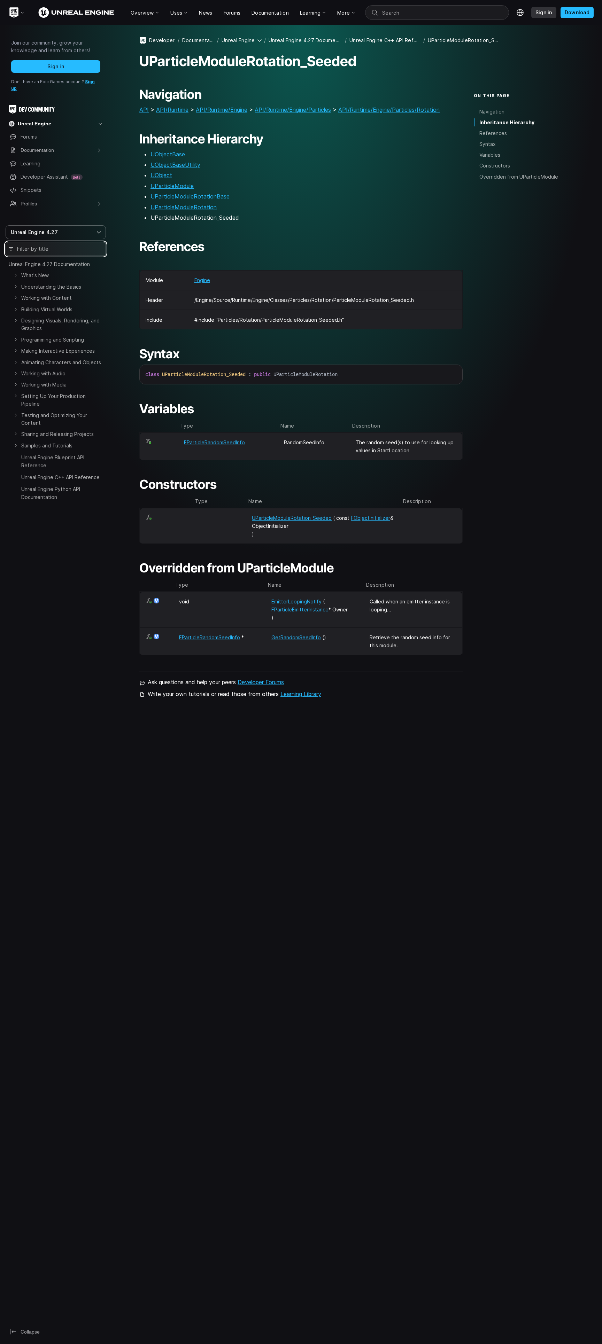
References (493, 133)
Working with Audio (43, 373)
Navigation (491, 112)
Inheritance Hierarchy (506, 122)
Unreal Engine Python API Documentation (50, 493)
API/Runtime (172, 109)
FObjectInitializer (370, 518)
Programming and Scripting (52, 340)
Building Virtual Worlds (46, 309)
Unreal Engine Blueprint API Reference (52, 461)
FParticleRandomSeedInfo (214, 442)
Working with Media (44, 385)
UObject (161, 175)
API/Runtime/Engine (221, 109)
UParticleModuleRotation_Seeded (292, 518)
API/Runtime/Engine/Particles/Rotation (389, 109)
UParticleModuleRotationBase (190, 196)
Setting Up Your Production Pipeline (53, 400)
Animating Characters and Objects (61, 362)
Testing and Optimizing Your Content (54, 419)
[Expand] (15, 275)
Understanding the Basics (51, 287)
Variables (489, 155)
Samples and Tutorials (46, 445)
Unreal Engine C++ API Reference (60, 477)
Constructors (494, 166)
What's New (35, 275)
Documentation (198, 40)
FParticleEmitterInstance (300, 609)
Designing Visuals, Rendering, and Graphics (60, 324)
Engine (202, 280)
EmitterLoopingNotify (296, 601)
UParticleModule (172, 185)
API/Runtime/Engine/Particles (293, 109)
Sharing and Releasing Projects (57, 434)
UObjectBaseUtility (175, 164)
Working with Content (46, 298)
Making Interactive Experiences (58, 351)
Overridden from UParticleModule (518, 177)
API (144, 109)
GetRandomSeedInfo (296, 637)
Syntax (487, 144)
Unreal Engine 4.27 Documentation (49, 264)
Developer (162, 40)
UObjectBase (167, 154)
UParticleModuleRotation (183, 207)
